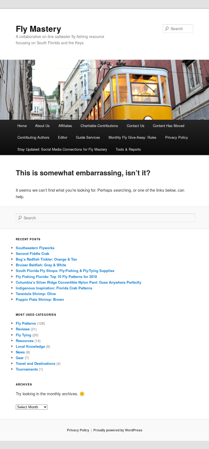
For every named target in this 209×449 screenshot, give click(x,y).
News (20, 352)
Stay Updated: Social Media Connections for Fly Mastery (62, 149)
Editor (62, 137)
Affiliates (65, 125)
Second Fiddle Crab (32, 253)
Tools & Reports (128, 149)
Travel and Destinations (35, 363)
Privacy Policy (176, 137)
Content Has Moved (168, 125)
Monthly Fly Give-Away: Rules (132, 137)
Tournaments (27, 369)
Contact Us (136, 125)
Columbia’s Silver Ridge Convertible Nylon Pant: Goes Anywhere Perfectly (78, 282)
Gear (20, 357)
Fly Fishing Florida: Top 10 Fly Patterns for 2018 (56, 276)
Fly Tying (23, 334)
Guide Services (88, 137)
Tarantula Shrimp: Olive (36, 293)
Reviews (23, 328)
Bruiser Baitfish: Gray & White (41, 264)
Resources (24, 340)
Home (22, 125)
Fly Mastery (38, 28)
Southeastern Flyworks (35, 247)
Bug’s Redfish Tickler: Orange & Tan (46, 259)
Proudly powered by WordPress (117, 430)
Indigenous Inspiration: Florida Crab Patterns (54, 287)
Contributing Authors (33, 137)
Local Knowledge (30, 346)
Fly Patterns (26, 323)
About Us (42, 125)
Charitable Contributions (99, 125)
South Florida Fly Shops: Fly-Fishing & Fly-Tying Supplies (65, 270)
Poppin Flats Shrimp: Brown (40, 299)
